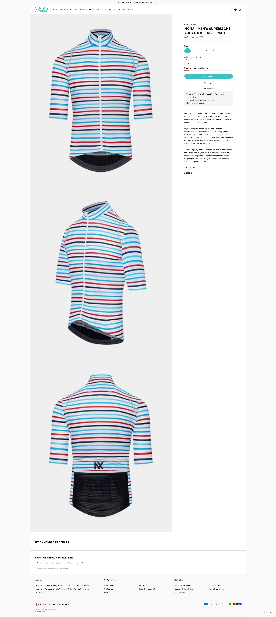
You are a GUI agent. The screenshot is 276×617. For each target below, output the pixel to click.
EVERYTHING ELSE (96, 10)
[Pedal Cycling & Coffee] (41, 9)
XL (213, 51)
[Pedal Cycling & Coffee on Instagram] (57, 604)
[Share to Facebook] (194, 167)
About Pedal (109, 585)
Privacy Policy (179, 592)
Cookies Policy (214, 585)
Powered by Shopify (39, 611)
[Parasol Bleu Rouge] (186, 62)
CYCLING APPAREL (59, 10)
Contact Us (108, 589)
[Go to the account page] (235, 9)
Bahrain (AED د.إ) (43, 604)
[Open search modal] (230, 9)
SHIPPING (188, 173)
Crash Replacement (147, 589)
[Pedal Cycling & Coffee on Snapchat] (60, 604)
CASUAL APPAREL (78, 10)
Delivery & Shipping (182, 585)
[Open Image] (101, 100)
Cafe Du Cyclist (190, 24)
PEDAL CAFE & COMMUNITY (119, 10)
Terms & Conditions (216, 589)
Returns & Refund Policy (183, 589)
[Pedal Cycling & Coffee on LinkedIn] (69, 604)
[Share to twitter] (190, 167)
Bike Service (144, 585)
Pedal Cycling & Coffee (49, 609)
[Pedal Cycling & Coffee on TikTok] (63, 604)
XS (187, 51)
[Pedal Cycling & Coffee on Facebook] (54, 604)
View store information (195, 103)
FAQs (106, 592)
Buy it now (208, 76)
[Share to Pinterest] (186, 167)
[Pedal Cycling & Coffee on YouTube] (66, 604)
